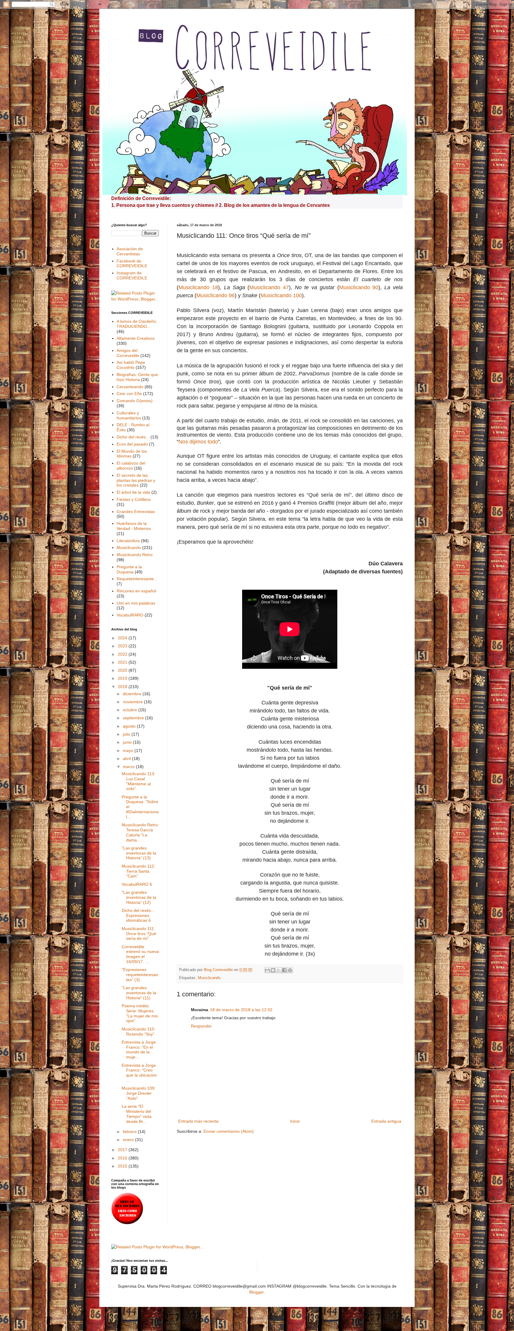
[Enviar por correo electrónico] (267, 970)
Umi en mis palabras (136, 603)
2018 (123, 686)
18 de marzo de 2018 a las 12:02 (241, 1009)
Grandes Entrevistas (136, 511)
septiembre (134, 717)
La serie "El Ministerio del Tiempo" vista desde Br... (136, 1114)
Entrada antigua (386, 1121)
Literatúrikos (128, 540)
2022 (123, 654)
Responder (201, 1026)
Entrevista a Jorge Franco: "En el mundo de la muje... (139, 1049)
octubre (130, 709)
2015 (123, 1166)
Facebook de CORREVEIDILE (132, 263)
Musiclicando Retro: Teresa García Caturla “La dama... (140, 832)
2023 (123, 646)
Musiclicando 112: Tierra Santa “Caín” (138, 871)
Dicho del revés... (133, 437)
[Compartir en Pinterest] (290, 970)
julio (127, 734)
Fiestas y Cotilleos (134, 499)
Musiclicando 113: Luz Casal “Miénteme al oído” (138, 781)
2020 (123, 670)
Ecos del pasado (132, 444)
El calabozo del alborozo (131, 466)
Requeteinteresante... (137, 578)
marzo (129, 766)
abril (127, 758)
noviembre (133, 701)
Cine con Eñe (129, 393)
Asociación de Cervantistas (130, 251)
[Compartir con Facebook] (284, 970)
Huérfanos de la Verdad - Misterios (134, 526)
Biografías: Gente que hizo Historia (137, 377)
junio (128, 742)
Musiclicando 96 (215, 295)
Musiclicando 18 (198, 287)
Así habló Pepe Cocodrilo (131, 365)
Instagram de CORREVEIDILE (132, 275)
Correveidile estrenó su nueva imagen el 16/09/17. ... (140, 954)
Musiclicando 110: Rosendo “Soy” (138, 1031)
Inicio (295, 1121)
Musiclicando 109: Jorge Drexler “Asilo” (139, 1093)
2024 (123, 637)
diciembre (132, 693)
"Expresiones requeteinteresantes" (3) (140, 974)
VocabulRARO (130, 615)
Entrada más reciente (198, 1121)
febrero (130, 1131)
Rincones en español (136, 591)
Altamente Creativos (136, 338)
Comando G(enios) (135, 400)
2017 (123, 1149)
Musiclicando (209, 978)
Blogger (256, 1292)
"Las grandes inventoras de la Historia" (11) (139, 992)
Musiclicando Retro (135, 554)
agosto (130, 726)
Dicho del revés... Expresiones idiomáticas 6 (138, 915)
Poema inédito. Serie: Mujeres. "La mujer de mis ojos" (140, 1013)
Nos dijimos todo (198, 442)
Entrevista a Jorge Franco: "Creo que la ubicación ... (139, 1073)
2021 (123, 662)
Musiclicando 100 (281, 295)
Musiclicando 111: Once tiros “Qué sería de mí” (139, 933)
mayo (128, 750)
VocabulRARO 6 (137, 884)
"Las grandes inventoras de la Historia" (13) (139, 853)
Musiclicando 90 (359, 287)
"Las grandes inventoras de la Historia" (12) (139, 897)
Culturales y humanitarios (129, 415)
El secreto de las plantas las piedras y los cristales (136, 480)
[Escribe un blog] (273, 970)
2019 (123, 678)
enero (129, 1139)
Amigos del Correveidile (128, 353)
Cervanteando (130, 386)
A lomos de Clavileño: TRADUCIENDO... (137, 324)
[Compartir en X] (279, 970)
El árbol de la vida (133, 492)
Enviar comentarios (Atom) (228, 1131)
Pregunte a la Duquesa (129, 569)
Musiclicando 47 (269, 287)
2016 (123, 1158)
